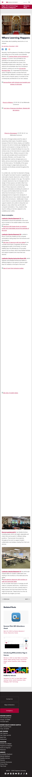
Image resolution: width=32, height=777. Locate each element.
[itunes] (24, 773)
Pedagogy (23, 661)
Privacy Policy (4, 764)
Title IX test (3, 766)
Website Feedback (5, 756)
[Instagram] (9, 49)
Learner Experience (12, 661)
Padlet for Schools (10, 675)
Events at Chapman (5, 747)
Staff (5, 663)
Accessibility (24, 658)
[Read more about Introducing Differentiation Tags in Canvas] (16, 643)
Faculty (16, 633)
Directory (2, 760)
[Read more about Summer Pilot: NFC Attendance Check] (16, 617)
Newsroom (3, 749)
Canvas (5, 633)
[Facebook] (2, 49)
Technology (15, 681)
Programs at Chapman (6, 745)
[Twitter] (8, 773)
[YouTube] (16, 773)
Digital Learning (12, 659)
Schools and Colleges (5, 743)
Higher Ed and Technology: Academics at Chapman (10, 6)
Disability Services (5, 758)
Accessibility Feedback (6, 754)
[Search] (29, 2)
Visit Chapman (4, 733)
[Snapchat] (26, 773)
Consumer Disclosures (6, 762)
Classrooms (11, 633)
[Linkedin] (6, 49)
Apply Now (3, 737)
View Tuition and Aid (5, 735)
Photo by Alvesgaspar (11, 133)
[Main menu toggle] (2, 2)
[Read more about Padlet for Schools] (16, 670)
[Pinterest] (13, 773)
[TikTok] (21, 773)
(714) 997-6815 (4, 721)
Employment (3, 739)
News (19, 661)
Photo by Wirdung (8, 102)
